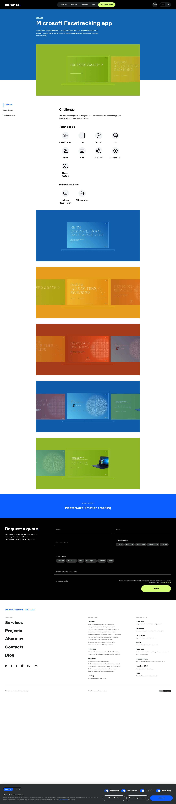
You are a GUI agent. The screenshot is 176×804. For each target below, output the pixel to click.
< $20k (120, 544)
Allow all (161, 798)
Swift (149, 645)
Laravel (156, 631)
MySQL (167, 652)
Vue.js (138, 624)
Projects (74, 4)
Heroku (148, 661)
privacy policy (64, 799)
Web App (61, 560)
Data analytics (111, 632)
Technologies (8, 110)
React (142, 624)
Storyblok (138, 669)
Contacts (14, 647)
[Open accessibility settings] (154, 4)
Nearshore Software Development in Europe (100, 639)
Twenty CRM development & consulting (147, 676)
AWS (137, 661)
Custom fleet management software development (102, 668)
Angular (146, 624)
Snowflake (161, 652)
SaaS (81, 560)
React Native (139, 645)
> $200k (164, 544)
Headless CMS (142, 666)
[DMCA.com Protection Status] (165, 691)
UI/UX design (115, 629)
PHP (152, 631)
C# (150, 638)
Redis (137, 654)
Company (84, 4)
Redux (160, 624)
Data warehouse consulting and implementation (101, 642)
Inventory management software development (101, 671)
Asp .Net (147, 631)
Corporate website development (97, 666)
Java (156, 638)
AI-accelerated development (96, 624)
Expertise (63, 4)
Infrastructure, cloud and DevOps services (100, 644)
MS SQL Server (148, 652)
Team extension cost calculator (97, 678)
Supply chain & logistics (112, 651)
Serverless (154, 661)
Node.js (138, 631)
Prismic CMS (145, 669)
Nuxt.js (151, 624)
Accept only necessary (137, 798)
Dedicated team (92, 632)
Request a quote (107, 4)
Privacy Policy (166, 582)
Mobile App (71, 560)
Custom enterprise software (96, 663)
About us (14, 638)
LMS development (104, 661)
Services (14, 622)
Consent (8, 789)
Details (17, 789)
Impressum (103, 691)
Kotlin (145, 645)
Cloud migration (102, 632)
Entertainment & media (102, 654)
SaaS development (93, 661)
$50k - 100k (141, 544)
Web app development (94, 627)
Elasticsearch (144, 654)
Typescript (139, 638)
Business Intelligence (112, 637)
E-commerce (91, 654)
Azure (144, 661)
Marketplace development (112, 663)
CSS (153, 638)
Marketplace (90, 560)
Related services (9, 115)
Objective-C (154, 645)
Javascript (146, 638)
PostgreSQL (139, 652)
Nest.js (143, 631)
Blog (93, 4)
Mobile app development (108, 627)
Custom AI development (104, 629)
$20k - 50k (129, 544)
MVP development (110, 624)
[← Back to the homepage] (12, 5)
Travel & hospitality (114, 654)
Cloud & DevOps (92, 629)
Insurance (102, 651)
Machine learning (93, 634)
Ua (168, 4)
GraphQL (161, 631)
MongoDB (155, 652)
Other (110, 560)
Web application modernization (97, 637)
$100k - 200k (153, 544)
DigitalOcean (161, 661)
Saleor (151, 669)
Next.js (155, 624)
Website (102, 560)
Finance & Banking (93, 651)
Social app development (113, 666)
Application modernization (105, 634)
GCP (140, 661)
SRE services (117, 634)
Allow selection (113, 798)
